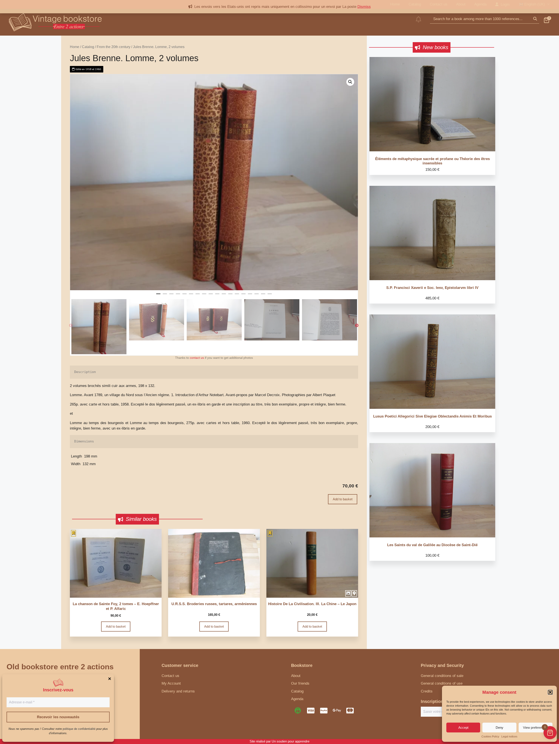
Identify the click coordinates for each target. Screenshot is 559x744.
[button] (550, 692)
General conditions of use (441, 683)
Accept (463, 727)
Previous (71, 325)
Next (357, 325)
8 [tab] (204, 295)
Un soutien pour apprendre (290, 741)
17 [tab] (263, 295)
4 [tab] (178, 295)
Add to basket (342, 499)
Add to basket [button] (116, 626)
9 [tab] (211, 295)
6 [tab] (191, 295)
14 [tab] (243, 295)
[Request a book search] (418, 22)
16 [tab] (256, 295)
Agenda (297, 699)
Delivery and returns (178, 691)
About (295, 676)
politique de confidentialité (79, 728)
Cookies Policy (490, 736)
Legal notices (509, 736)
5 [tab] (184, 295)
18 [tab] (269, 295)
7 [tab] (197, 295)
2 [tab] (165, 295)
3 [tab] (171, 295)
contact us (197, 357)
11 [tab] (224, 295)
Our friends (300, 683)
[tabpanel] (214, 182)
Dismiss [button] (364, 7)
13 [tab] (237, 295)
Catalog (88, 47)
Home (74, 47)
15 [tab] (250, 295)
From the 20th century (113, 47)
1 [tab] (158, 295)
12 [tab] (230, 295)
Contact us (170, 676)
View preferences (535, 727)
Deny (499, 727)
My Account (171, 683)
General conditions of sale (442, 676)
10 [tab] (217, 295)
